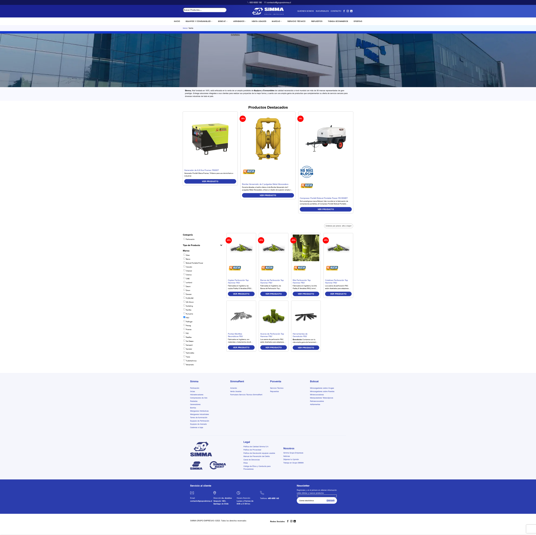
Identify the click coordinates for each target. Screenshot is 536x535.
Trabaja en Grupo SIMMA (293, 463)
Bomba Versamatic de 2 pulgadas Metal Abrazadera (265, 184)
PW (187, 333)
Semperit (189, 345)
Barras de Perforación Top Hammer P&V (272, 281)
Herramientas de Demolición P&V (300, 335)
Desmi (188, 286)
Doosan (189, 294)
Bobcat (314, 381)
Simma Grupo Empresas (293, 453)
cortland (189, 283)
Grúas (192, 391)
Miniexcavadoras (317, 395)
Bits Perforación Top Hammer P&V (302, 281)
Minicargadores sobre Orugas (322, 388)
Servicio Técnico (276, 388)
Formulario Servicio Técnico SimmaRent (246, 395)
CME (188, 279)
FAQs (245, 463)
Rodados (194, 401)
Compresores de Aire (198, 398)
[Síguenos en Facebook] (344, 11)
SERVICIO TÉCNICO (296, 21)
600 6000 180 (256, 2)
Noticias (286, 456)
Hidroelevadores (196, 395)
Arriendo (233, 388)
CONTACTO (336, 11)
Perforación (190, 239)
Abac (188, 255)
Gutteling (189, 306)
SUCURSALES (322, 11)
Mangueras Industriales (199, 414)
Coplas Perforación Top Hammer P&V (238, 281)
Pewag (188, 326)
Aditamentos (315, 404)
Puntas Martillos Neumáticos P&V (235, 335)
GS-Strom (190, 302)
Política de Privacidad (252, 450)
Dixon (188, 290)
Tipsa (188, 357)
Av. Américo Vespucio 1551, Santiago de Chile (222, 501)
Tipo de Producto (191, 245)
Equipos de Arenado (198, 424)
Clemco (189, 275)
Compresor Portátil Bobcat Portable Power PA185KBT (324, 198)
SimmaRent (237, 381)
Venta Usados (235, 391)
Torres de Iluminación (198, 417)
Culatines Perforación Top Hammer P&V (336, 281)
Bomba (193, 408)
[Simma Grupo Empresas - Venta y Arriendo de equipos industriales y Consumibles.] (268, 11)
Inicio (185, 28)
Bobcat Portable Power (194, 263)
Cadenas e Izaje (196, 427)
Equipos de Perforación (199, 421)
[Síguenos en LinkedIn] (351, 11)
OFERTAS (358, 21)
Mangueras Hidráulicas (199, 411)
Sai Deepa (189, 341)
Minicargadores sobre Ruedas (322, 391)
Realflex (189, 337)
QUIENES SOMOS (305, 11)
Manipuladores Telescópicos (321, 398)
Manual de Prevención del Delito (256, 456)
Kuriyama (189, 314)
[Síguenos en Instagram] (348, 11)
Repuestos (274, 391)
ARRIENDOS (238, 21)
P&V (187, 318)
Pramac (189, 329)
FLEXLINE (189, 298)
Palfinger (189, 322)
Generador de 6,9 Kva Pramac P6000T (201, 170)
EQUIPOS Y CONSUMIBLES (198, 21)
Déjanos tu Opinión (291, 459)
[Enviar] (229, 10)
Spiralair (189, 349)
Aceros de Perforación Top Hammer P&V (272, 335)
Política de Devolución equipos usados (259, 453)
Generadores (195, 404)
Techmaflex (190, 353)
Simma (194, 381)
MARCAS (276, 21)
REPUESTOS (316, 21)
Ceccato (189, 267)
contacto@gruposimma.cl (279, 2)
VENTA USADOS (259, 21)
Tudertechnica (191, 361)
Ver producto (210, 181)
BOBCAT (222, 21)
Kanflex (188, 310)
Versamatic (190, 365)
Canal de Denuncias (251, 460)
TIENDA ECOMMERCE (338, 21)
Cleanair (189, 271)
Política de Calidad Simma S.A (255, 447)
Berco (188, 259)
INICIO (177, 21)
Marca (186, 250)
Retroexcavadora (317, 401)
